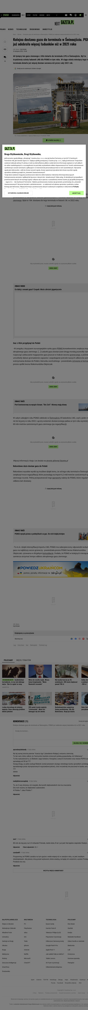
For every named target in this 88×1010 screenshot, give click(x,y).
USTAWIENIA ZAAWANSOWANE (18, 193)
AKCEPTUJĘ (76, 193)
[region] (44, 171)
